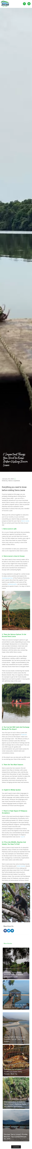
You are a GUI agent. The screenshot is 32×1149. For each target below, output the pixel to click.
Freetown (24, 734)
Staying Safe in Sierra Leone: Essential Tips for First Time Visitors (15, 1039)
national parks (12, 584)
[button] (24, 3)
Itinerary (5, 481)
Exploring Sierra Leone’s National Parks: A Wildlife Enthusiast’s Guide (13, 974)
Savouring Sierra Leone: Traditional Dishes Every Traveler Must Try (13, 1071)
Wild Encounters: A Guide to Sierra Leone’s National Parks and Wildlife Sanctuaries (15, 1104)
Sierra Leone (25, 521)
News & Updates (14, 481)
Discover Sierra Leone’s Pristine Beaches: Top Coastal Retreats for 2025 (15, 1136)
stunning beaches (7, 578)
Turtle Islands (21, 866)
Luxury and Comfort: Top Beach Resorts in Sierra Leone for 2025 (16, 1006)
